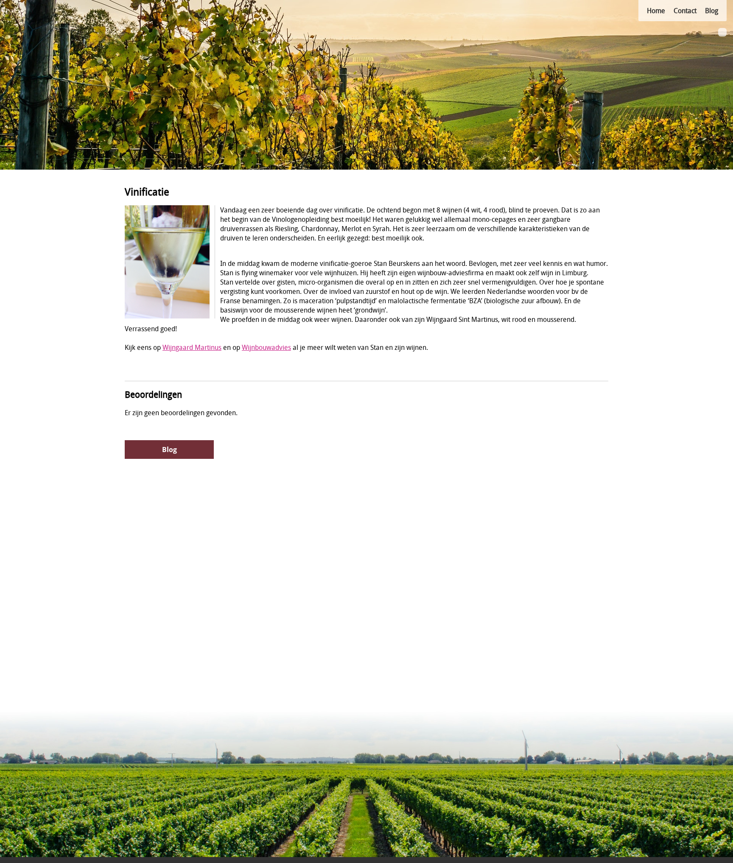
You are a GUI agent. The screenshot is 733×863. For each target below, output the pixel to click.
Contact (685, 10)
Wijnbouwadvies (266, 347)
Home (656, 10)
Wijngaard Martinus (191, 347)
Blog (711, 10)
